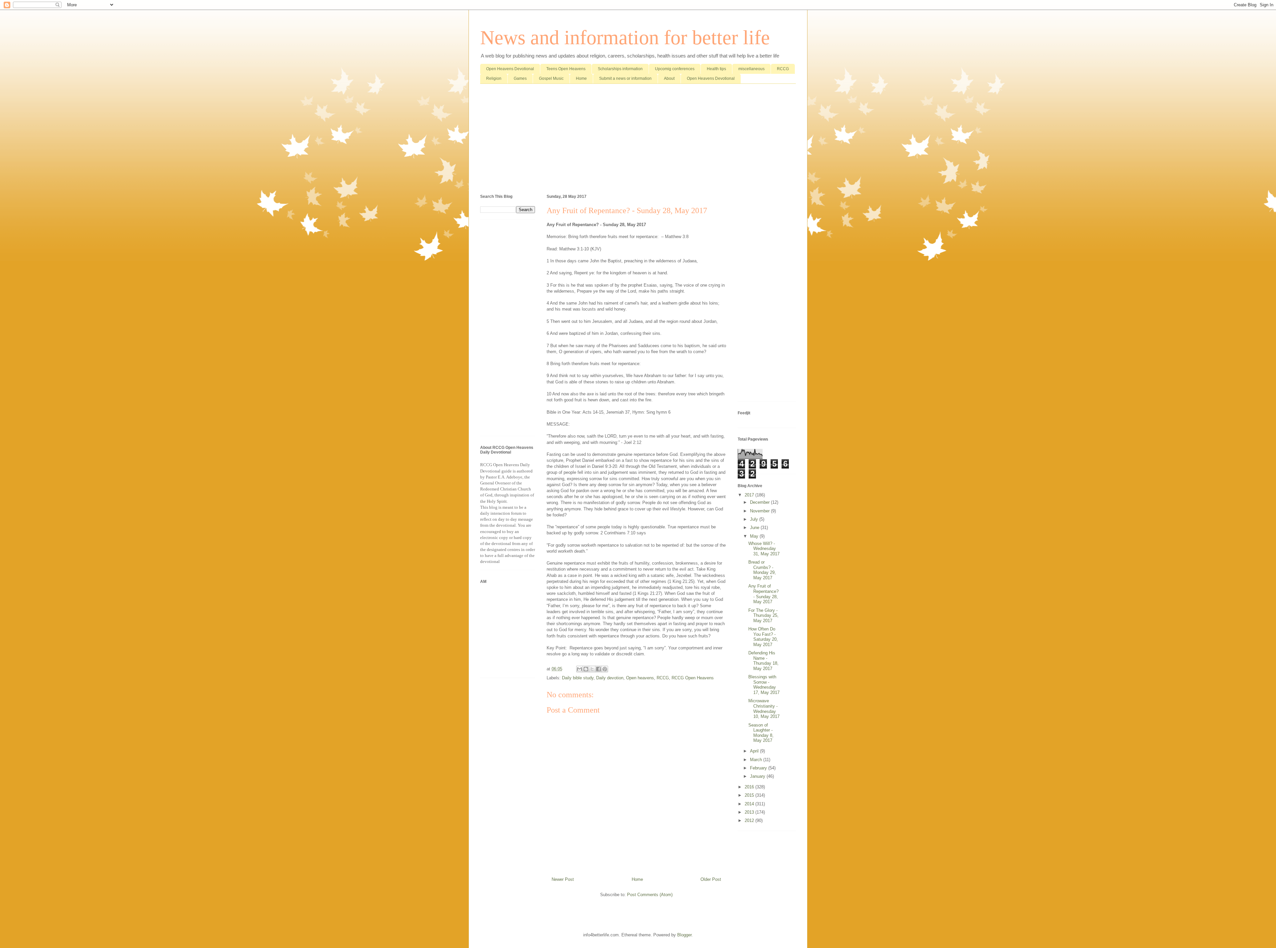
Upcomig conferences (674, 69)
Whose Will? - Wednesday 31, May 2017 (764, 548)
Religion (493, 78)
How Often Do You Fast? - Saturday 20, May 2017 (763, 636)
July (754, 519)
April (755, 750)
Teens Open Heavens (565, 69)
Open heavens (640, 677)
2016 (750, 786)
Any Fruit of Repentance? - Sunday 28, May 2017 (763, 594)
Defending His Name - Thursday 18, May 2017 (763, 660)
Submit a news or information (625, 78)
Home (581, 78)
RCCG (783, 69)
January (758, 776)
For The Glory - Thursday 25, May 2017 (763, 615)
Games (520, 78)
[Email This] (579, 669)
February (759, 767)
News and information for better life (625, 38)
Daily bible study (577, 677)
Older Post (710, 879)
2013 (750, 812)
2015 (750, 795)
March (756, 759)
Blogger (684, 934)
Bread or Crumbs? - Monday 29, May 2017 (762, 570)
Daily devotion (609, 677)
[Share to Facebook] (598, 669)
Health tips (716, 69)
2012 (750, 820)
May (755, 536)
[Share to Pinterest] (604, 669)
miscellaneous (751, 69)
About (669, 78)
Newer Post (563, 879)
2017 (750, 494)
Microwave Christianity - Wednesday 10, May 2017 (764, 708)
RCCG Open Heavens (693, 677)
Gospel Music (551, 78)
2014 (750, 803)
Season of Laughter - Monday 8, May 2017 (761, 733)
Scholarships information (620, 69)
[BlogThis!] (586, 669)
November (760, 510)
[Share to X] (592, 669)
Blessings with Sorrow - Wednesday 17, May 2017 (764, 684)
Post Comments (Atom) (650, 894)
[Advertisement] (638, 140)
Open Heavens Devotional (510, 69)
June (755, 527)
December (760, 502)
